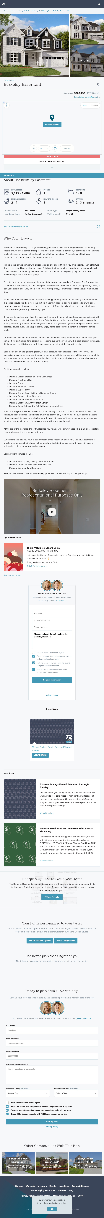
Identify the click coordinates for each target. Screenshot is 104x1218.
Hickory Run (46, 11)
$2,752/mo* (93, 93)
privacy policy (59, 1203)
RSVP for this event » (37, 566)
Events (52, 1186)
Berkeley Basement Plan (62, 11)
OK (52, 1209)
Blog (71, 1190)
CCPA (80, 1195)
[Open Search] (99, 4)
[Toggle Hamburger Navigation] (6, 4)
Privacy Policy (52, 695)
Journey (62, 1190)
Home (6, 11)
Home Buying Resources (43, 1190)
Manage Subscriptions (64, 1195)
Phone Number (12, 1051)
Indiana (12, 11)
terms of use (43, 1203)
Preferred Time (66, 1088)
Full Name (10, 1025)
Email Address (12, 1038)
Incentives (64, 1186)
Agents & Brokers (80, 1186)
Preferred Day (17, 1088)
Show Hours (52, 167)
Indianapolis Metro (23, 11)
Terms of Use (43, 1195)
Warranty (30, 1186)
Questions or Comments (16, 1064)
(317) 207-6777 (60, 600)
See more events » (13, 574)
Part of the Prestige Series (16, 226)
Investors (42, 1186)
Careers (19, 1186)
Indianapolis (36, 11)
